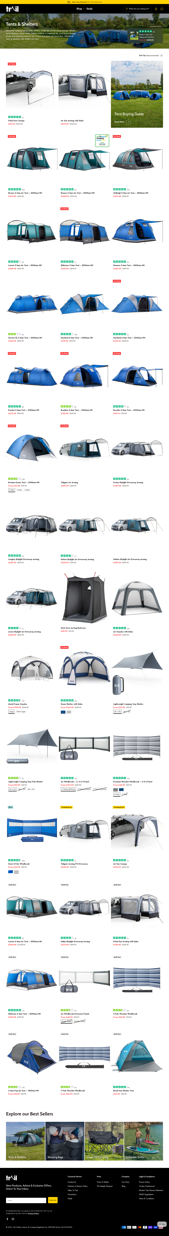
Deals (90, 8)
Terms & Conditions (146, 1198)
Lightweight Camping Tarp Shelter (128, 704)
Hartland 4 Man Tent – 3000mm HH (77, 337)
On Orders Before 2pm (87, 2)
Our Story (125, 1182)
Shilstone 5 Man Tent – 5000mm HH (77, 265)
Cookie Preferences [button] (147, 1186)
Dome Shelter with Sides (72, 704)
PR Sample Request (104, 1186)
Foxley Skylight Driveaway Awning (128, 482)
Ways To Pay (73, 1190)
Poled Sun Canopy (16, 120)
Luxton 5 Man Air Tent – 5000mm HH (25, 265)
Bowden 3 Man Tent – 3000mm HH (129, 410)
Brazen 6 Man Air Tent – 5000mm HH (78, 193)
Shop (79, 8)
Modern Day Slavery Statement (151, 1190)
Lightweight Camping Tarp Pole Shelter (25, 781)
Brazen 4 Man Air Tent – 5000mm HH (25, 193)
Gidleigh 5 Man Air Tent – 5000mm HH (130, 193)
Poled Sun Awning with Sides (126, 941)
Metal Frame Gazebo (17, 704)
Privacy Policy (33, 1213)
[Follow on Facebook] (7, 1219)
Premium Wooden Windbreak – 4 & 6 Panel (132, 781)
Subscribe (52, 1200)
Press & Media (103, 1182)
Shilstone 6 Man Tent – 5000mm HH (24, 1014)
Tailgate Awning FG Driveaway (74, 864)
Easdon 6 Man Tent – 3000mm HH (23, 410)
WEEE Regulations (146, 1194)
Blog (123, 1186)
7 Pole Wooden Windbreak (73, 1090)
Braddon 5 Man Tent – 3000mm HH (77, 410)
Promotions (72, 1194)
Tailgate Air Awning (69, 482)
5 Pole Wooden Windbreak (125, 1014)
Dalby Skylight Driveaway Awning (75, 941)
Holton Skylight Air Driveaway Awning (77, 559)
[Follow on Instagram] (12, 1219)
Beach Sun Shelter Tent (123, 1090)
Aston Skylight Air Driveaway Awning (24, 631)
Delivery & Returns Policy (77, 1186)
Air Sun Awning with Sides (72, 120)
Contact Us (72, 1182)
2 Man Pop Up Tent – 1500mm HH (23, 1090)
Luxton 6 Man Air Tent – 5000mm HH (25, 941)
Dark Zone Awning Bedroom (73, 628)
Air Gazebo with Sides (123, 631)
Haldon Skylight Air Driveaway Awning (130, 559)
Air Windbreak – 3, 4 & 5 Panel (75, 781)
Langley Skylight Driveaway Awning (23, 559)
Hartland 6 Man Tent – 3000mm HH (129, 337)
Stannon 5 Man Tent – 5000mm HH (129, 265)
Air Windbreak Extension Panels (75, 1014)
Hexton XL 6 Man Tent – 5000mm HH (25, 337)
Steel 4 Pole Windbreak (19, 864)
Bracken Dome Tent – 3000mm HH (23, 482)
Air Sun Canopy (120, 864)
